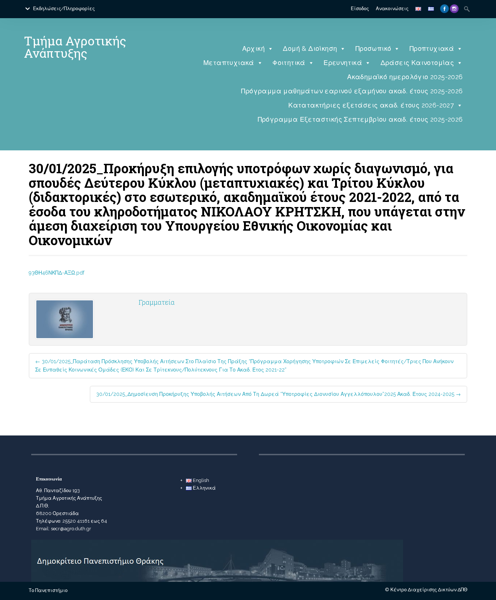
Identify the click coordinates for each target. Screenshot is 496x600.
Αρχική (253, 48)
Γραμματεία (157, 302)
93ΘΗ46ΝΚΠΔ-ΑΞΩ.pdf (56, 273)
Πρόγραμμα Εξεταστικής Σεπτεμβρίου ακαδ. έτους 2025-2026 (360, 119)
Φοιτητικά (288, 62)
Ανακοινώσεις (392, 8)
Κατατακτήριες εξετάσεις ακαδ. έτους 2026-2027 (371, 105)
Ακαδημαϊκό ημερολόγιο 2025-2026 (405, 77)
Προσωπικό (373, 48)
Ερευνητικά (343, 62)
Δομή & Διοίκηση (310, 48)
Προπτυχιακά (432, 48)
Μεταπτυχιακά (228, 62)
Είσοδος (360, 8)
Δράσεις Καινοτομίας (417, 62)
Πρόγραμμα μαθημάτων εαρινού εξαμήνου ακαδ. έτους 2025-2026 (352, 91)
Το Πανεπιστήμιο (48, 590)
